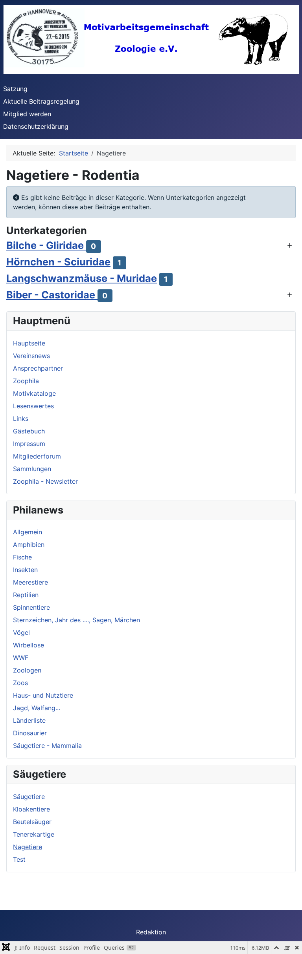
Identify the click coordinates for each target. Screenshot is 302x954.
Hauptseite (29, 343)
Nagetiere (27, 847)
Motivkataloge (34, 393)
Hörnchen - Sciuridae (58, 262)
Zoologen (27, 670)
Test (19, 859)
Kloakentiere (31, 809)
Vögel (21, 632)
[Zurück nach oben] (288, 939)
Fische (22, 557)
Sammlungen (32, 469)
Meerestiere (30, 582)
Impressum (29, 444)
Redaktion (151, 932)
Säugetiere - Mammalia (47, 745)
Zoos (20, 683)
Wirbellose (28, 645)
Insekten (25, 570)
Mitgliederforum (37, 456)
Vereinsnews (31, 356)
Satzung (15, 89)
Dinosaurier (30, 733)
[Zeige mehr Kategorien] (290, 245)
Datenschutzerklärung (35, 126)
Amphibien (28, 544)
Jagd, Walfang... (36, 708)
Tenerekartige (33, 834)
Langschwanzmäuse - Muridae (81, 278)
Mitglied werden (27, 114)
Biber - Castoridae (52, 295)
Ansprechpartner (38, 368)
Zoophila (26, 381)
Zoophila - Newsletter (45, 481)
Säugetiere (29, 796)
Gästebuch (29, 431)
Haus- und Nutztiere (43, 695)
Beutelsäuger (32, 822)
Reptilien (26, 595)
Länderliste (29, 720)
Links (20, 418)
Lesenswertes (33, 406)
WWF (20, 658)
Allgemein (27, 532)
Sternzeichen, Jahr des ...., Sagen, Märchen (76, 620)
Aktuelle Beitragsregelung (41, 101)
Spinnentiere (31, 607)
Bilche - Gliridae (46, 245)
